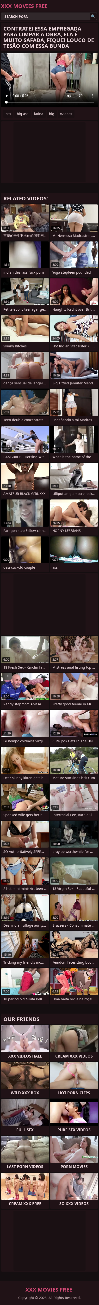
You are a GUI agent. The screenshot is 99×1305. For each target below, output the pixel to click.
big (51, 113)
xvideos (66, 113)
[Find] (93, 16)
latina (38, 113)
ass (8, 113)
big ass (22, 113)
